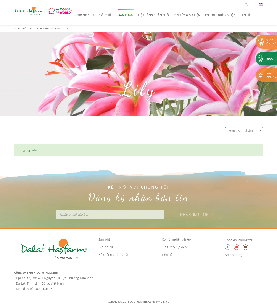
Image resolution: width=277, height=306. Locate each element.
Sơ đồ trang (233, 255)
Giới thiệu (106, 15)
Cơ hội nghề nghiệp (220, 15)
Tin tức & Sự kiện (187, 15)
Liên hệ (245, 15)
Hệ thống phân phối (154, 15)
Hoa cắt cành (53, 28)
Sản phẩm (126, 15)
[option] (138, 74)
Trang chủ (85, 15)
